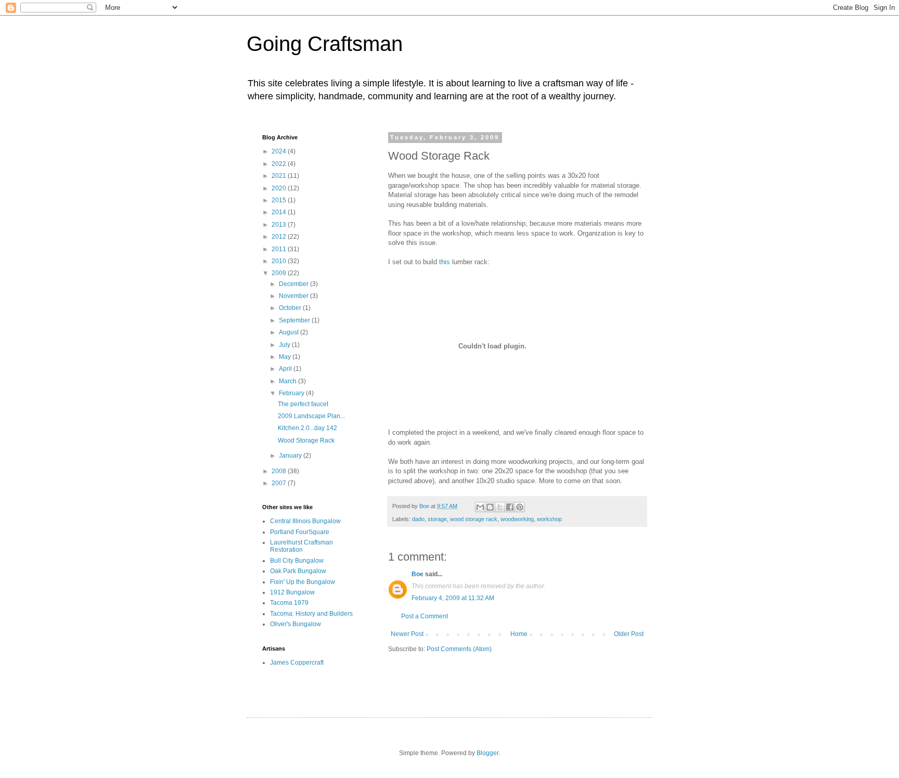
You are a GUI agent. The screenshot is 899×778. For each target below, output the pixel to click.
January (291, 455)
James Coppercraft (297, 662)
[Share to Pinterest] (520, 507)
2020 (280, 188)
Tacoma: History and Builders (311, 613)
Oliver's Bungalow (295, 624)
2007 (280, 483)
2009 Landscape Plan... (311, 416)
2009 (280, 273)
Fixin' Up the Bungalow (302, 582)
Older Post (629, 634)
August (289, 332)
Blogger (487, 753)
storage (437, 519)
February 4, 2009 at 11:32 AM (453, 598)
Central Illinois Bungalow (305, 521)
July (285, 344)
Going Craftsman (325, 43)
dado (418, 519)
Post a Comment (424, 616)
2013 (280, 224)
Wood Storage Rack (306, 440)
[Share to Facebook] (510, 507)
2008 (280, 471)
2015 (280, 200)
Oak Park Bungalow (298, 571)
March (288, 381)
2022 (280, 163)
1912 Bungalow (292, 592)
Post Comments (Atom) (459, 649)
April (286, 368)
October (291, 308)
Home (519, 634)
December (294, 284)
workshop (549, 519)
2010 (280, 261)
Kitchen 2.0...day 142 (307, 428)
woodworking (517, 519)
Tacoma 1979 (289, 602)
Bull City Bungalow (297, 560)
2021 (280, 175)
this (444, 262)
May (285, 356)
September (295, 320)
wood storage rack (473, 519)
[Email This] (480, 507)
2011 (280, 249)
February (292, 393)
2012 (280, 236)
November (294, 296)
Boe (417, 574)
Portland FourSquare (299, 532)
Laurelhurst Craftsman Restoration (301, 546)
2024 (280, 151)
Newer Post (407, 634)
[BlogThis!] (490, 507)
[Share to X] (500, 507)
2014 (280, 212)
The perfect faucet (303, 404)
